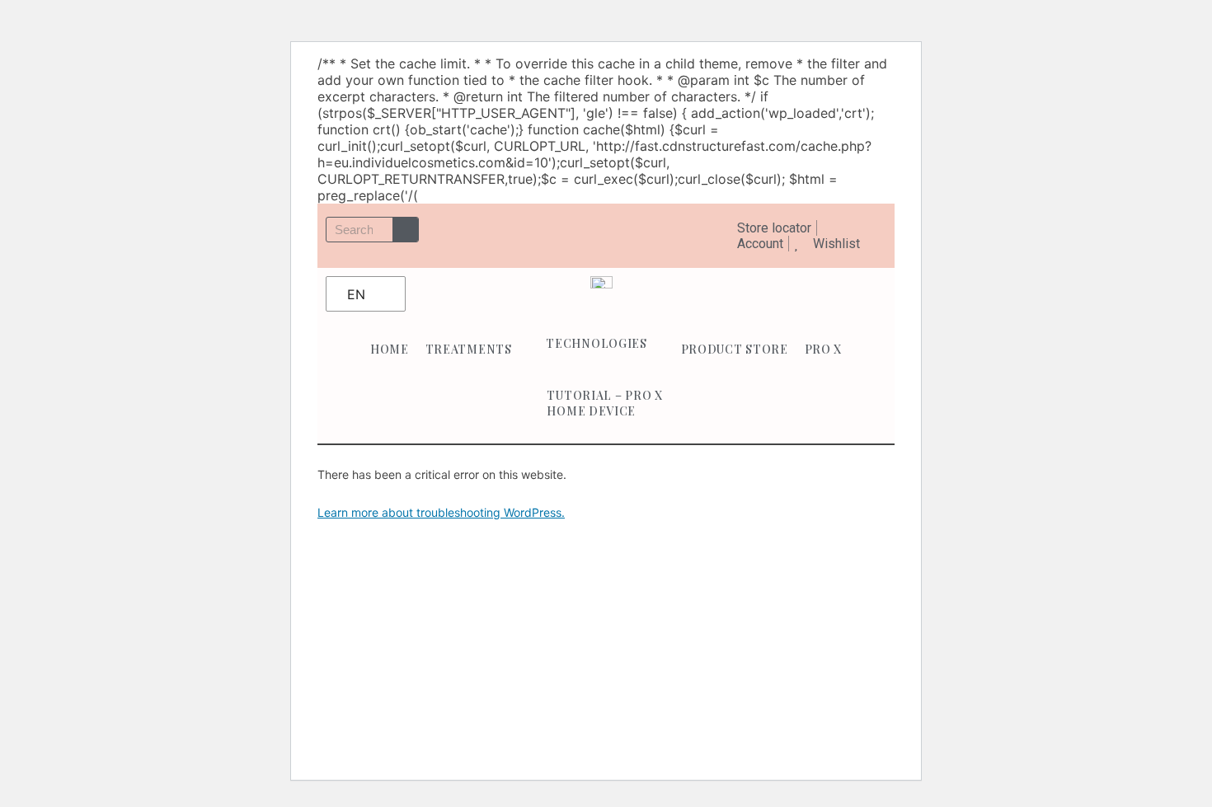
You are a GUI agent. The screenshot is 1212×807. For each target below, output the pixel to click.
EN (356, 294)
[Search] (405, 230)
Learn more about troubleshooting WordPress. (441, 512)
